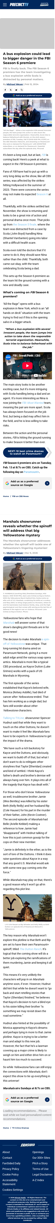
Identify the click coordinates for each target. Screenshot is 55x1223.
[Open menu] (5, 4)
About (6, 1152)
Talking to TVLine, (14, 718)
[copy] (22, 90)
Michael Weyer (15, 84)
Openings (38, 1152)
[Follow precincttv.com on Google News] (47, 483)
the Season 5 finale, (25, 224)
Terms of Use (40, 1168)
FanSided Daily (11, 1163)
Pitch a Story (40, 1163)
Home (6, 496)
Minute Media (20, 1198)
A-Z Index (38, 1180)
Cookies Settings (12, 1189)
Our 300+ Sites (41, 1157)
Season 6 (42, 194)
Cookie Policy (10, 1174)
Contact (7, 1157)
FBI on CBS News (20, 496)
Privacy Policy (10, 1168)
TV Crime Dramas (20, 1128)
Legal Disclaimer (42, 1174)
